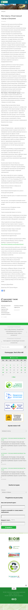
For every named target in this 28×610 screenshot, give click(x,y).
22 (21, 370)
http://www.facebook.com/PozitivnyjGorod (12, 244)
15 (21, 367)
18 (6, 370)
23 (25, 370)
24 (3, 372)
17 (3, 370)
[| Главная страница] (5, 2)
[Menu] (26, 2)
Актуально (4, 438)
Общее (3, 11)
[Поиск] (25, 347)
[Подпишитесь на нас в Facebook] (15, 599)
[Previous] (11, 547)
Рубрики (3, 490)
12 (10, 367)
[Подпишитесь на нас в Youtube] (13, 599)
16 (25, 367)
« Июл (13, 377)
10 (3, 367)
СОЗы (2, 439)
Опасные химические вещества (16, 438)
